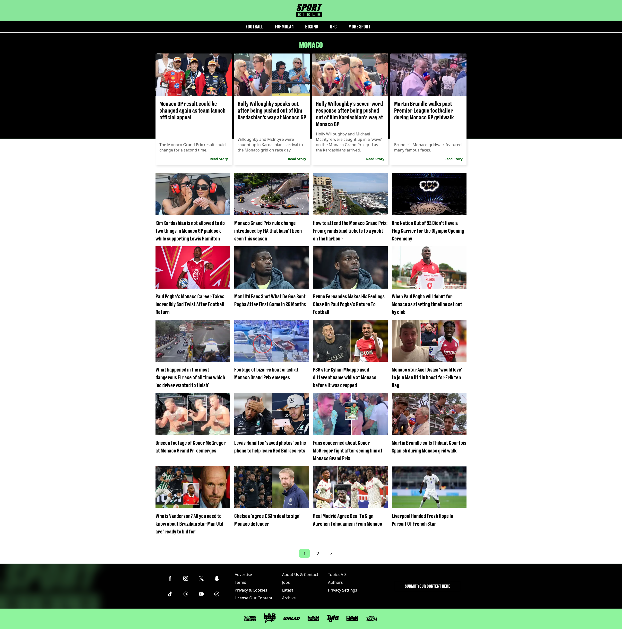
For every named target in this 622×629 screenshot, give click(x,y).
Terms (240, 582)
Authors (335, 582)
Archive (289, 598)
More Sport (359, 26)
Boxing (311, 26)
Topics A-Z (337, 574)
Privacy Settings (342, 590)
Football (254, 26)
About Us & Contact (300, 574)
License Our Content (253, 598)
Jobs (286, 582)
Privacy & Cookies (251, 590)
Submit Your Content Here (427, 586)
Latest (287, 590)
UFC (333, 26)
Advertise (243, 574)
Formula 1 (284, 26)
